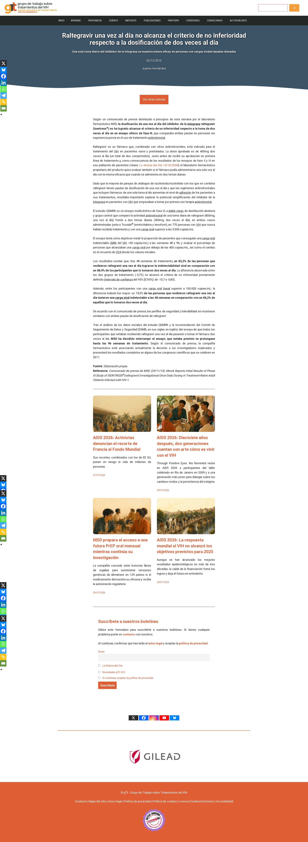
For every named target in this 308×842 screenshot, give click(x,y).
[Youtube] (164, 717)
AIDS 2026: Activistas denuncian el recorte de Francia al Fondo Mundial (116, 443)
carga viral (147, 229)
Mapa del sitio (97, 801)
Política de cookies (165, 801)
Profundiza (95, 20)
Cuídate (113, 20)
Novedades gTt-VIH (113, 672)
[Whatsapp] (3, 89)
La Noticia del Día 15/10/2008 (158, 165)
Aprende (76, 20)
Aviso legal (115, 801)
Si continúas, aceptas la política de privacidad (127, 678)
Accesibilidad (224, 801)
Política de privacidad (137, 801)
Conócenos (193, 20)
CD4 (118, 252)
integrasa (193, 124)
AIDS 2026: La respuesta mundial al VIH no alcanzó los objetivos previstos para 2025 (185, 546)
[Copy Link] (3, 102)
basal (166, 288)
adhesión (185, 192)
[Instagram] (154, 717)
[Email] (3, 108)
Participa (173, 20)
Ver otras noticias (154, 99)
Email (101, 651)
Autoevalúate (238, 20)
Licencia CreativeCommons (196, 801)
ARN (113, 243)
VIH (116, 151)
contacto (129, 634)
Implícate (131, 20)
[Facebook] (3, 76)
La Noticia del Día (112, 665)
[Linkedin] (3, 82)
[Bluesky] (3, 70)
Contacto (81, 801)
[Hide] (1, 114)
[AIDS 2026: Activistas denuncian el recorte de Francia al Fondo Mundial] (122, 429)
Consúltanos (214, 20)
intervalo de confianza (119, 279)
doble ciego (175, 211)
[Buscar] (294, 7)
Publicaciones (152, 20)
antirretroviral (156, 137)
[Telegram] (3, 95)
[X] (3, 63)
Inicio (61, 20)
